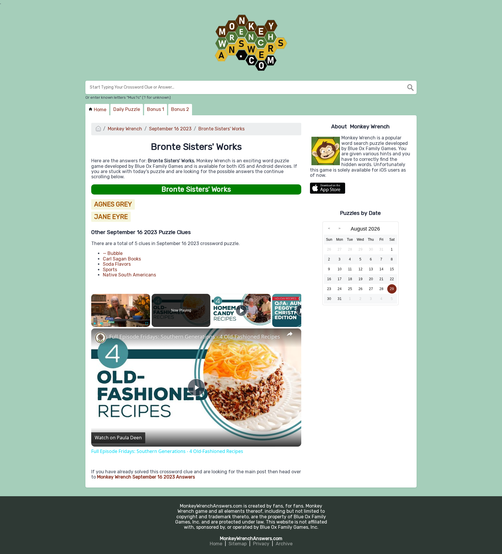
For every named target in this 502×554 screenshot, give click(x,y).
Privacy (261, 543)
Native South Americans (129, 275)
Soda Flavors (117, 264)
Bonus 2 (180, 109)
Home (99, 109)
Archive (284, 543)
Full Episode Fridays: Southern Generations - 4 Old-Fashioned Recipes (194, 337)
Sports (110, 269)
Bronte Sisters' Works (221, 129)
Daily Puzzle (126, 109)
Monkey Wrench (125, 129)
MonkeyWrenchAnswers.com (251, 538)
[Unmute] (101, 323)
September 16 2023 (170, 129)
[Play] (94, 323)
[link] (100, 337)
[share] (289, 334)
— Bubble (113, 253)
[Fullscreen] (146, 323)
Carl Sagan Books (122, 259)
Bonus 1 (155, 109)
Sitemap (238, 543)
